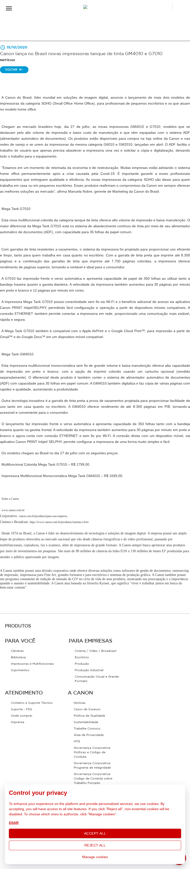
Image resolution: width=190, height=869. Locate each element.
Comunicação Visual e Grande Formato (97, 679)
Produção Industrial (89, 670)
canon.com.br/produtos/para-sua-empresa (43, 516)
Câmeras (17, 651)
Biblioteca (18, 657)
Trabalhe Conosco (87, 728)
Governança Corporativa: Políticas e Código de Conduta (92, 752)
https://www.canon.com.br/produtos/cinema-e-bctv (59, 522)
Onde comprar (21, 715)
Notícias (80, 703)
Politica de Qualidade (89, 715)
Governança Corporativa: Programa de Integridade (92, 765)
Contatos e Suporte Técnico (32, 703)
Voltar (11, 69)
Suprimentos (20, 670)
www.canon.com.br (12, 510)
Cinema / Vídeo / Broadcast (96, 651)
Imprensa (17, 722)
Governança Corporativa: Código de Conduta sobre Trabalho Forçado (93, 778)
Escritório (82, 657)
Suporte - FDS (21, 709)
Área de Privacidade (89, 735)
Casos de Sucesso (87, 709)
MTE (77, 741)
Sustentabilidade (86, 722)
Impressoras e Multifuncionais (32, 664)
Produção (82, 664)
